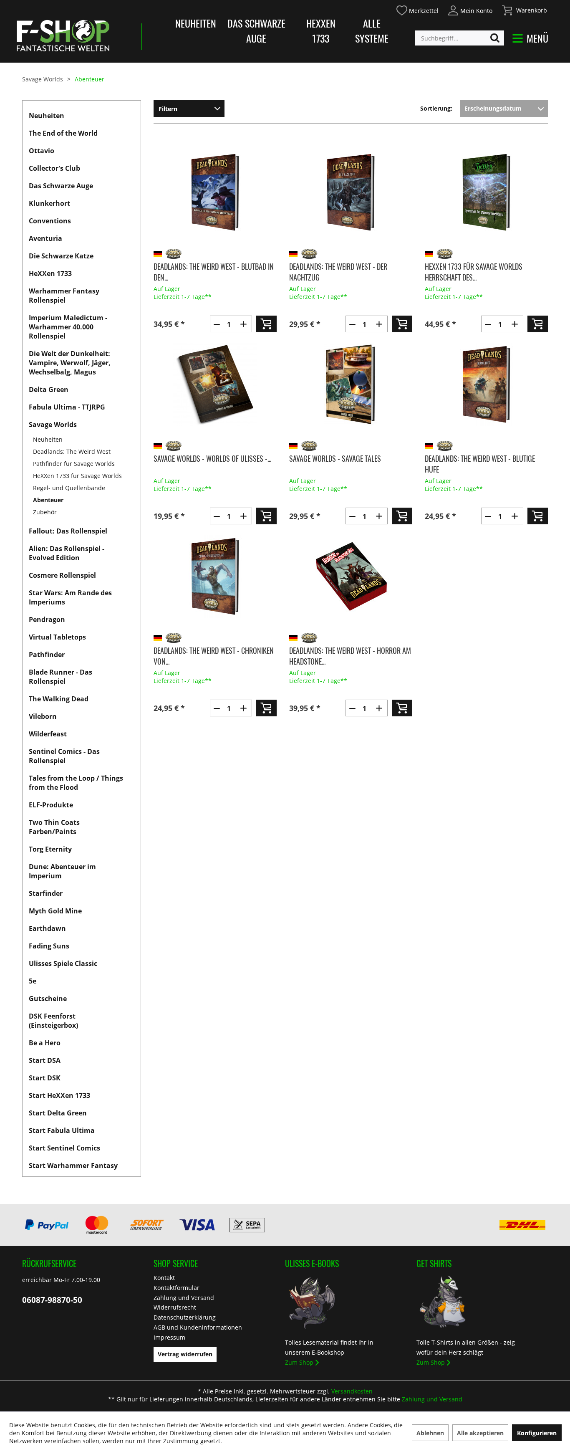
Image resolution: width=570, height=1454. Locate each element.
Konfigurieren (537, 1433)
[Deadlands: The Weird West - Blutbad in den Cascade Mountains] (215, 192)
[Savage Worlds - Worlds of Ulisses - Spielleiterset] (215, 384)
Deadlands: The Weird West (72, 451)
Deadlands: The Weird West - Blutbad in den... (214, 272)
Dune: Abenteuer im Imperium (62, 871)
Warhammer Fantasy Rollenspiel (64, 295)
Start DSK (45, 1077)
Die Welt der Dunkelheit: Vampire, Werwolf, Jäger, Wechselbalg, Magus (70, 363)
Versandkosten (352, 1391)
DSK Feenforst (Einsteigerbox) (53, 1020)
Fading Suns (49, 946)
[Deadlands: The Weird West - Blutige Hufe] (486, 384)
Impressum (169, 1337)
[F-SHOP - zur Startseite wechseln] (63, 35)
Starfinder (46, 893)
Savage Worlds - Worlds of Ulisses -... (212, 458)
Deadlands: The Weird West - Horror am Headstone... (350, 656)
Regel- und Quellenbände (69, 488)
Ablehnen (430, 1433)
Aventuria (45, 238)
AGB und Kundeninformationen (198, 1327)
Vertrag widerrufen (185, 1354)
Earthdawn (47, 928)
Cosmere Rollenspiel (62, 575)
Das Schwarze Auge (256, 30)
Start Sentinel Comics (64, 1148)
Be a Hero (45, 1042)
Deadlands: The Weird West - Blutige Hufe (480, 464)
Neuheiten (195, 22)
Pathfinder (47, 654)
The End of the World (63, 133)
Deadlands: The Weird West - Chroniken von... (214, 656)
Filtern (168, 109)
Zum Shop (299, 1362)
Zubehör (45, 512)
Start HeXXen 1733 (59, 1095)
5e (32, 981)
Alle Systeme (371, 30)
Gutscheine (48, 998)
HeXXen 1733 (320, 30)
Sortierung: (436, 108)
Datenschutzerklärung (185, 1317)
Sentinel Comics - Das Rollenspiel (64, 756)
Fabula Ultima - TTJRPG (67, 407)
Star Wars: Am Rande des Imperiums (70, 597)
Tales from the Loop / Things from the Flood (76, 783)
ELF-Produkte (51, 804)
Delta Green (48, 389)
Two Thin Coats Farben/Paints (54, 827)
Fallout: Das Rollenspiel (68, 531)
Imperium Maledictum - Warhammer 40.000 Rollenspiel (68, 327)
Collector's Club (54, 168)
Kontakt (164, 1278)
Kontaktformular (176, 1288)
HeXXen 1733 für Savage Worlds (77, 476)
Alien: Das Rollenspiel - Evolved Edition (66, 553)
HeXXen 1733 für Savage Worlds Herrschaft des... (473, 272)
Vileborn (43, 716)
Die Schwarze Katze (61, 255)
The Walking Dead (58, 698)
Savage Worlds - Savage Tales (335, 458)
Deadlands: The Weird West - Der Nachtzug (338, 272)
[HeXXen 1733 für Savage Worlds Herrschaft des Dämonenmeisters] (486, 192)
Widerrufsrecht (175, 1307)
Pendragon (47, 619)
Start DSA (45, 1060)
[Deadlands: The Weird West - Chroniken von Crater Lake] (215, 576)
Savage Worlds (53, 424)
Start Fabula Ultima (62, 1130)
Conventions (50, 220)
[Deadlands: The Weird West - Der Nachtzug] (350, 192)
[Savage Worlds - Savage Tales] (350, 384)
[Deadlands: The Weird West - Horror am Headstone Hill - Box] (350, 576)
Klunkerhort (49, 203)
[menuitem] (417, 9)
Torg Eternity (50, 849)
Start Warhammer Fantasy (73, 1165)
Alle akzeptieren (480, 1433)
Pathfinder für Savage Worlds (74, 464)
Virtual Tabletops (57, 637)
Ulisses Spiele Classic (63, 963)
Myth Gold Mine (55, 910)
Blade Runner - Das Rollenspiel (60, 677)
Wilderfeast (48, 733)
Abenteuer (48, 500)
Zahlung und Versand (184, 1298)
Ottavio (41, 150)
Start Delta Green (58, 1113)
